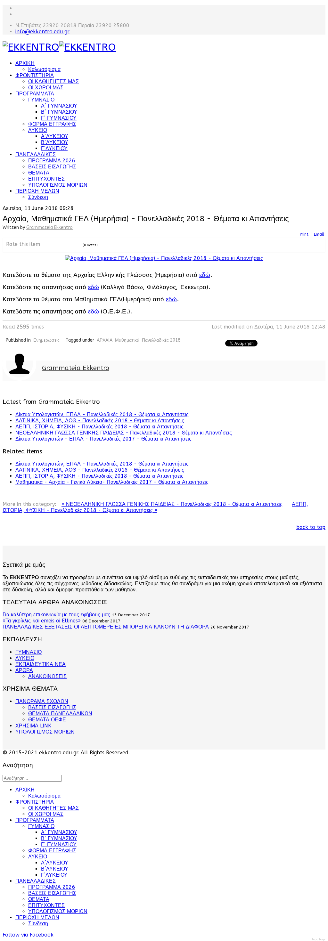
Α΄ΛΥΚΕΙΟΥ (54, 136)
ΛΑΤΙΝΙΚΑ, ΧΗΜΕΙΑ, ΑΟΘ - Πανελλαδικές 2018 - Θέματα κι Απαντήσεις (99, 421)
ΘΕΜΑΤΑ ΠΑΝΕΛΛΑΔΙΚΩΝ (60, 713)
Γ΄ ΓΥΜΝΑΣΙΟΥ (59, 118)
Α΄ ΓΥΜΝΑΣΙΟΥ (59, 106)
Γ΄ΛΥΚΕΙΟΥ (54, 148)
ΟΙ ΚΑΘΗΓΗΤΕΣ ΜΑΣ (53, 81)
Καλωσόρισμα (44, 69)
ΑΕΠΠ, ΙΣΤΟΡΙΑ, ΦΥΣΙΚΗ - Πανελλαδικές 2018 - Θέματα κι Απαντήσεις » (155, 507)
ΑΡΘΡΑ (24, 670)
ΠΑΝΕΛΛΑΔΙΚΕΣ (35, 154)
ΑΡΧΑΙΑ (104, 340)
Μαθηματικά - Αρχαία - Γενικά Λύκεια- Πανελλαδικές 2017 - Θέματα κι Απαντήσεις (112, 482)
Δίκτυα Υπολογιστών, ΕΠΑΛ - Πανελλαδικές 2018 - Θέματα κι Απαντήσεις (102, 414)
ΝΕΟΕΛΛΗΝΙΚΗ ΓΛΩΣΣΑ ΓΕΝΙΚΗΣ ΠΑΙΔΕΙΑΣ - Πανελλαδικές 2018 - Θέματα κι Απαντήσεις (123, 433)
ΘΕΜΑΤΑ (38, 173)
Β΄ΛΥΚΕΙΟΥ (54, 142)
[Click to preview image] (164, 258)
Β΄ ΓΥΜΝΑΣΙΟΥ (59, 112)
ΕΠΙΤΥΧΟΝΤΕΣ (46, 179)
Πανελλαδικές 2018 (161, 340)
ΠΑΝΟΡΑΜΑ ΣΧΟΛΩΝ (41, 701)
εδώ (204, 275)
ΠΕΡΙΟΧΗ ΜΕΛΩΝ (37, 191)
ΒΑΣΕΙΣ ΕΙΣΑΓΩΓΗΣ (52, 167)
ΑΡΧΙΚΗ (25, 63)
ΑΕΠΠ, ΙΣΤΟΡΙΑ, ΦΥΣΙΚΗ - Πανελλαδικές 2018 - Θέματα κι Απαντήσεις (99, 427)
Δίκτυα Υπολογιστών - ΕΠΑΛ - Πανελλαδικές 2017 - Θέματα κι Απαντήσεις (103, 439)
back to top (310, 527)
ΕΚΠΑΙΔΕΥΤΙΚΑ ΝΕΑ (40, 664)
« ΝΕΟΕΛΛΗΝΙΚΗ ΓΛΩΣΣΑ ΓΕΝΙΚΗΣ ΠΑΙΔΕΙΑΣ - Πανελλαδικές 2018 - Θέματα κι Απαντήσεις (172, 504)
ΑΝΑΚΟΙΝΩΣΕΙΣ (47, 676)
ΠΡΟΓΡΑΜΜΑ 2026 (51, 161)
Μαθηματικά (127, 340)
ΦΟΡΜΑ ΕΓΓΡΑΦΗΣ (52, 124)
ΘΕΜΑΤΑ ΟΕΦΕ (47, 720)
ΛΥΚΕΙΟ (37, 130)
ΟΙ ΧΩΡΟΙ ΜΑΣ (45, 88)
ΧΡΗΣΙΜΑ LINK (33, 726)
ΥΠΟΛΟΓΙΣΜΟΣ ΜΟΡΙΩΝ (57, 185)
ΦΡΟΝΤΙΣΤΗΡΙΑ (34, 75)
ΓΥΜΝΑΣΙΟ (41, 100)
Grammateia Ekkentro (49, 227)
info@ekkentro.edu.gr (42, 31)
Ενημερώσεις (46, 340)
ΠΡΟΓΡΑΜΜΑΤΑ (34, 94)
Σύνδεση (38, 197)
